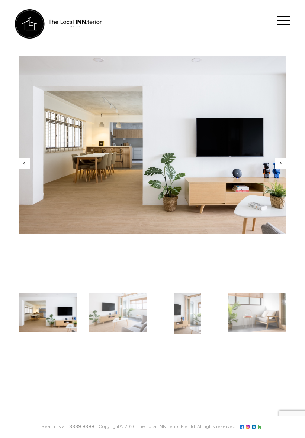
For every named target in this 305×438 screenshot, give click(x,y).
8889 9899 (81, 427)
